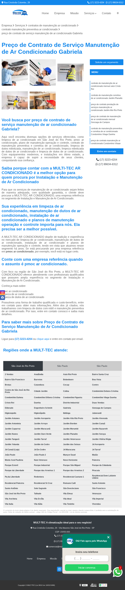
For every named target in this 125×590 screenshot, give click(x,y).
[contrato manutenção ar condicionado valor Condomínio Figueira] (15, 100)
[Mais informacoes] (117, 13)
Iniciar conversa (86, 567)
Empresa (59, 13)
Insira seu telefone (87, 552)
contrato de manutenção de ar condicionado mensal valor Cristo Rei (106, 86)
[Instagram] (59, 569)
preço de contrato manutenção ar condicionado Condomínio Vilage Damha (106, 143)
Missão (74, 13)
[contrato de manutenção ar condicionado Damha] (15, 72)
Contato (106, 13)
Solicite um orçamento (106, 62)
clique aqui (43, 339)
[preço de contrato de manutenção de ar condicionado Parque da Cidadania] (70, 72)
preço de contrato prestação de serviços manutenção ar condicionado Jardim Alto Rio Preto (106, 107)
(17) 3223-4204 (97, 2)
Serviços (89, 13)
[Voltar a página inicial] (20, 13)
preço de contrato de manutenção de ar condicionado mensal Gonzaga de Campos (106, 119)
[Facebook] (2, 297)
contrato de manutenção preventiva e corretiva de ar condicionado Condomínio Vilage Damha (106, 131)
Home (45, 13)
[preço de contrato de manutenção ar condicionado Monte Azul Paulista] (43, 72)
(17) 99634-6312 (115, 2)
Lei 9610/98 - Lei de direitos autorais (73, 512)
